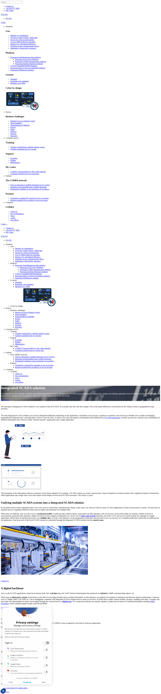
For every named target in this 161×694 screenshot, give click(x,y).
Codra (3, 22)
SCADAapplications (112, 418)
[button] (9, 26)
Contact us (5, 400)
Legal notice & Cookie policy (17, 688)
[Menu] (7, 224)
